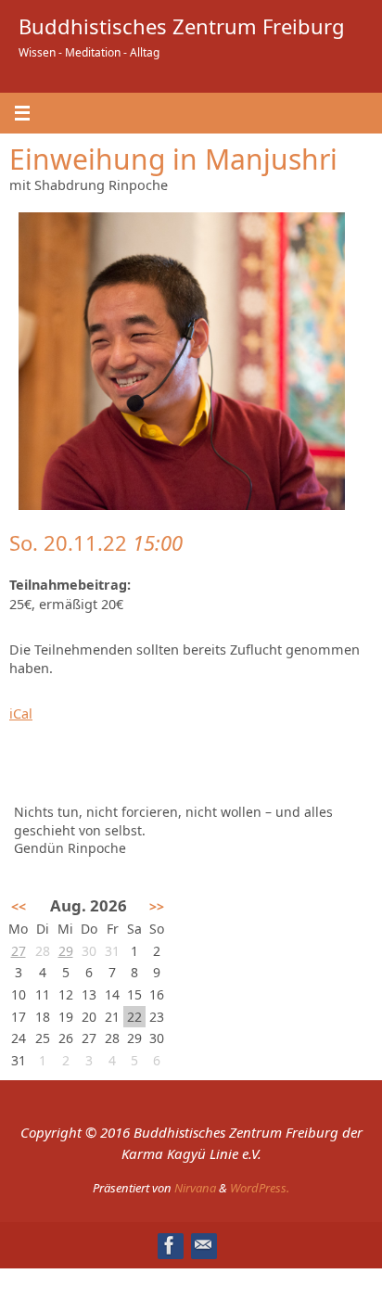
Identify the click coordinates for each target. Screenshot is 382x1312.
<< (18, 906)
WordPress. (259, 1187)
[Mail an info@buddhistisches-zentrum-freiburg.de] (203, 1245)
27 (18, 951)
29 (65, 951)
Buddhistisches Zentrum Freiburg (182, 26)
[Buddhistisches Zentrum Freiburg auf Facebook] (170, 1245)
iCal (20, 713)
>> (156, 906)
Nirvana (195, 1187)
